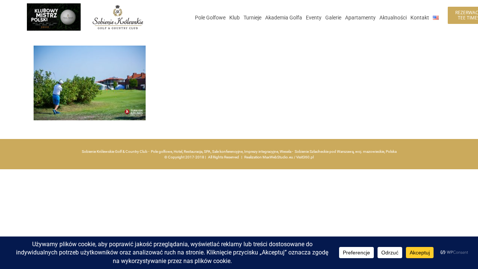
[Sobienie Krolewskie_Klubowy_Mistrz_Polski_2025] (54, 6)
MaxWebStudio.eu (278, 157)
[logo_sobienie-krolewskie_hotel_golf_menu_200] (117, 6)
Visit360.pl (305, 157)
